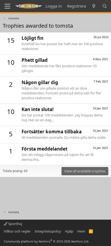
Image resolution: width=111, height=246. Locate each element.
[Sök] (104, 6)
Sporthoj (14, 223)
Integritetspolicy (48, 231)
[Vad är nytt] (94, 6)
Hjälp (69, 231)
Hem (81, 231)
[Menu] (7, 6)
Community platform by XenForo (46, 241)
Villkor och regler (17, 231)
